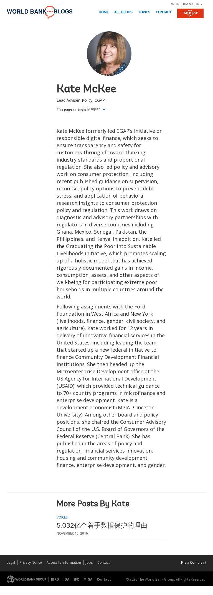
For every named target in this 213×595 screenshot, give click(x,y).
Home (104, 12)
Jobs (89, 562)
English (83, 109)
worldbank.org (186, 4)
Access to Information (64, 562)
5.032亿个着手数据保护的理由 (102, 526)
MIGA (87, 579)
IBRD (55, 579)
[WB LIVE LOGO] (190, 13)
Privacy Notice (31, 562)
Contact (164, 12)
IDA (66, 579)
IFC (76, 579)
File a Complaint (193, 562)
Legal (11, 562)
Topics (144, 12)
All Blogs (123, 12)
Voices (62, 517)
